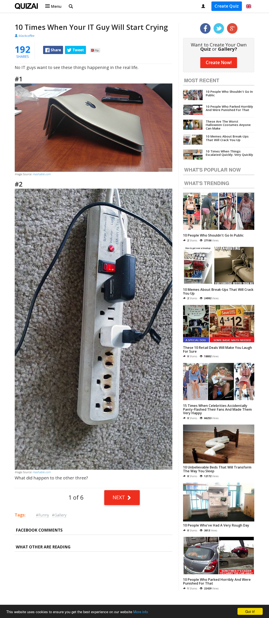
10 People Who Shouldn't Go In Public (229, 93)
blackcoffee (26, 36)
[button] (248, 6)
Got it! (250, 611)
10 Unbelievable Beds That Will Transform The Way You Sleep (217, 469)
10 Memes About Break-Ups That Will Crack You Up (227, 138)
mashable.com (41, 174)
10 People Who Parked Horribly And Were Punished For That (229, 108)
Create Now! (219, 62)
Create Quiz (227, 6)
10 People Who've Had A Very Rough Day (216, 525)
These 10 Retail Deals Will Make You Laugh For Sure (217, 349)
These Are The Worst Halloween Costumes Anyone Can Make (228, 124)
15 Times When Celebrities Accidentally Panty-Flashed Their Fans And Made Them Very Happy (217, 409)
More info (140, 611)
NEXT (119, 497)
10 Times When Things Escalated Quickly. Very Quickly (229, 153)
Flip (97, 50)
